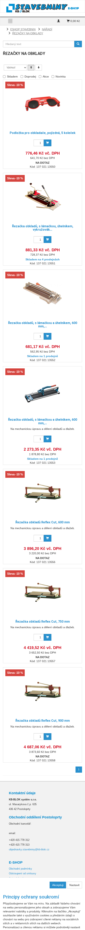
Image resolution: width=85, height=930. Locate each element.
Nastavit (74, 885)
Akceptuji (57, 885)
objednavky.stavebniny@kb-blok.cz (29, 849)
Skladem (12, 76)
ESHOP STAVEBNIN (23, 29)
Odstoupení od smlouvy (22, 873)
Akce (46, 76)
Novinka (61, 76)
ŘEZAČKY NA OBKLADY (27, 33)
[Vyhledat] (78, 44)
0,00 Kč (75, 21)
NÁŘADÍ (47, 29)
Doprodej (30, 76)
